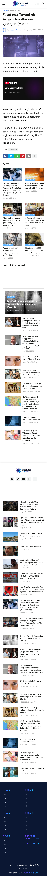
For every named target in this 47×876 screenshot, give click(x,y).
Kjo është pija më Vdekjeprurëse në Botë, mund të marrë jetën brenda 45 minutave (31, 436)
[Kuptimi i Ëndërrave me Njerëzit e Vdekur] (13, 421)
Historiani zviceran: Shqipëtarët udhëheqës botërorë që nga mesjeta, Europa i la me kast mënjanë (30, 342)
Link (4, 794)
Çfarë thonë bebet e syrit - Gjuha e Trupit (31, 358)
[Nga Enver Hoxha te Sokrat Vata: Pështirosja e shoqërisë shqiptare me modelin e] (10, 522)
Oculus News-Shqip (31, 873)
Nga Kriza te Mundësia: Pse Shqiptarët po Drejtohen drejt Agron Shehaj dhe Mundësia (32, 589)
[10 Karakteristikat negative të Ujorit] (10, 772)
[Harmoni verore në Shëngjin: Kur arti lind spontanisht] (10, 537)
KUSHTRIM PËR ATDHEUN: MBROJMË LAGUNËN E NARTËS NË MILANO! (31, 576)
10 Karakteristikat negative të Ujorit (32, 769)
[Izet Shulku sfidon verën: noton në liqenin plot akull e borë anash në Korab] (10, 564)
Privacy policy (21, 865)
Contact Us (34, 865)
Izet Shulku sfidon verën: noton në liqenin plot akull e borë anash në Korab (31, 562)
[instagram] (29, 479)
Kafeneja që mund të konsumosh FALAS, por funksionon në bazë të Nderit (34, 221)
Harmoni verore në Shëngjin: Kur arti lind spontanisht (31, 534)
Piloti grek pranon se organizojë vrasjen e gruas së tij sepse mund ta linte (11, 221)
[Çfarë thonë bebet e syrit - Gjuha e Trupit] (13, 361)
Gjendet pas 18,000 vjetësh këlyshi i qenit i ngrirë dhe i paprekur (34, 250)
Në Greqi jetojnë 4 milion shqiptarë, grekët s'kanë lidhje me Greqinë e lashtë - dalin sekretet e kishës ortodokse (31, 403)
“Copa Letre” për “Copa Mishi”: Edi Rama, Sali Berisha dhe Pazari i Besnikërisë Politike (29, 505)
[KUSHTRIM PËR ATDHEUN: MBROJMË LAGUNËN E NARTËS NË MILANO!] (10, 577)
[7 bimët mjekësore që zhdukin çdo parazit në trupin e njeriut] (13, 387)
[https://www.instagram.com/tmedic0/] (35, 479)
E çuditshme (15, 10)
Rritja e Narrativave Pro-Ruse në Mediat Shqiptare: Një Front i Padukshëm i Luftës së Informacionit (32, 622)
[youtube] (23, 479)
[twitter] (18, 479)
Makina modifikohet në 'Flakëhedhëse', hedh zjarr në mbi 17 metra (34, 185)
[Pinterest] (22, 156)
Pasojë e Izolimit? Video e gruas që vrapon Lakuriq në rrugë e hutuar (10, 251)
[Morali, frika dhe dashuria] (10, 551)
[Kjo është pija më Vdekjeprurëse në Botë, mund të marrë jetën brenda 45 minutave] (13, 435)
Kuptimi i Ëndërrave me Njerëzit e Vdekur (31, 418)
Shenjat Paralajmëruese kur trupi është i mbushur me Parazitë (31, 638)
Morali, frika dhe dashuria (30, 547)
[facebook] (12, 479)
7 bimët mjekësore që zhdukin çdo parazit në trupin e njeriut (32, 385)
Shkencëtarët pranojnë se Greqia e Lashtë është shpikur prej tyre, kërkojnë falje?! (31, 323)
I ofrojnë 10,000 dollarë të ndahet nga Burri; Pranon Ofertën (31, 372)
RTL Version (23, 868)
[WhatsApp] (17, 156)
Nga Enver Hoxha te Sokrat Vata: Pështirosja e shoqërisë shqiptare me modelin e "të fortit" (32, 521)
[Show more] (34, 156)
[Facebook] (5, 156)
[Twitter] (11, 156)
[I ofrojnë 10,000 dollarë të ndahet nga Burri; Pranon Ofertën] (13, 374)
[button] (3, 4)
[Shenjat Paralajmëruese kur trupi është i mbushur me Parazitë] (10, 640)
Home (5, 10)
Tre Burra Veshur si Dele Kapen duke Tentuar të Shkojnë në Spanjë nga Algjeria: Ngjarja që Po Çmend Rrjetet (12, 189)
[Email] (28, 156)
